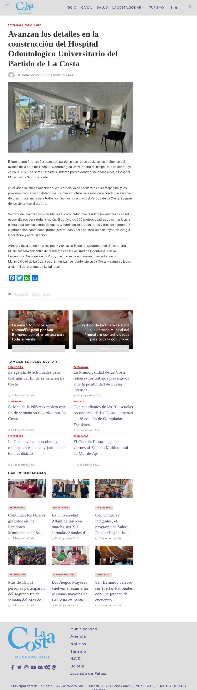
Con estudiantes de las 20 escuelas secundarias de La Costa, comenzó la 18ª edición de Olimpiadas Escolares (103, 415)
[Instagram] (26, 667)
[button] (130, 86)
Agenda (78, 636)
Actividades (17, 507)
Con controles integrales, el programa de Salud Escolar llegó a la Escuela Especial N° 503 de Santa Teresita (113, 524)
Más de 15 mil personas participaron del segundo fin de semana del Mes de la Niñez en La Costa (26, 591)
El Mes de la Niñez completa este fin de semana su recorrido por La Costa (37, 412)
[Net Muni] (47, 667)
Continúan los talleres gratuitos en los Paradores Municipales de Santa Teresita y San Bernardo (26, 524)
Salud (102, 7)
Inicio (71, 7)
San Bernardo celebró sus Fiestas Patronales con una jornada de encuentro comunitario (114, 591)
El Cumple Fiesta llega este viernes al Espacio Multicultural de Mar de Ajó (100, 447)
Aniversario (15, 367)
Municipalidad (83, 629)
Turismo (156, 7)
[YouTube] (33, 667)
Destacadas (15, 25)
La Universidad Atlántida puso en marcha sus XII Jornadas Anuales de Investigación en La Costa (69, 524)
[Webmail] (54, 667)
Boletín (77, 666)
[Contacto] (40, 667)
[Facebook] (12, 667)
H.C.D (75, 659)
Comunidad (15, 401)
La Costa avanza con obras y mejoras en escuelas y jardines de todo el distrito (36, 447)
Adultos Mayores (64, 575)
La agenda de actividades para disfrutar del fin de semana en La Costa (36, 378)
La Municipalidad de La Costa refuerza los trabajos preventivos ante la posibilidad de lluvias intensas (101, 381)
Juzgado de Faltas (88, 674)
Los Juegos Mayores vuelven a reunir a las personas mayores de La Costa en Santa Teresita (70, 591)
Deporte (78, 401)
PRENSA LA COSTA (31, 74)
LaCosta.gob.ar (126, 7)
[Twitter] (19, 667)
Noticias (78, 644)
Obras (29, 25)
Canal (86, 7)
